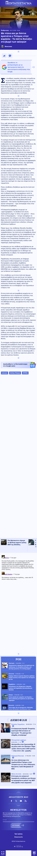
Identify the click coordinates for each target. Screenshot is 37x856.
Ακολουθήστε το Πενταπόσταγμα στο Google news (15, 365)
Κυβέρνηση (5, 30)
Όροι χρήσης (18, 834)
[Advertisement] (18, 458)
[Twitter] (16, 801)
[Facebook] (11, 801)
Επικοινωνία (18, 837)
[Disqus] (18, 578)
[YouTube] (21, 801)
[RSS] (26, 801)
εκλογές (4, 373)
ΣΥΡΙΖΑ (25, 373)
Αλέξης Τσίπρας (15, 373)
